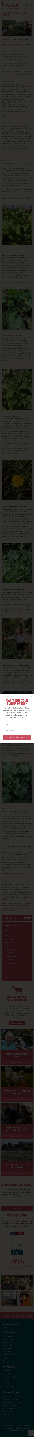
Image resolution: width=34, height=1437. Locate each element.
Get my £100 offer (17, 737)
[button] (31, 696)
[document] (17, 718)
